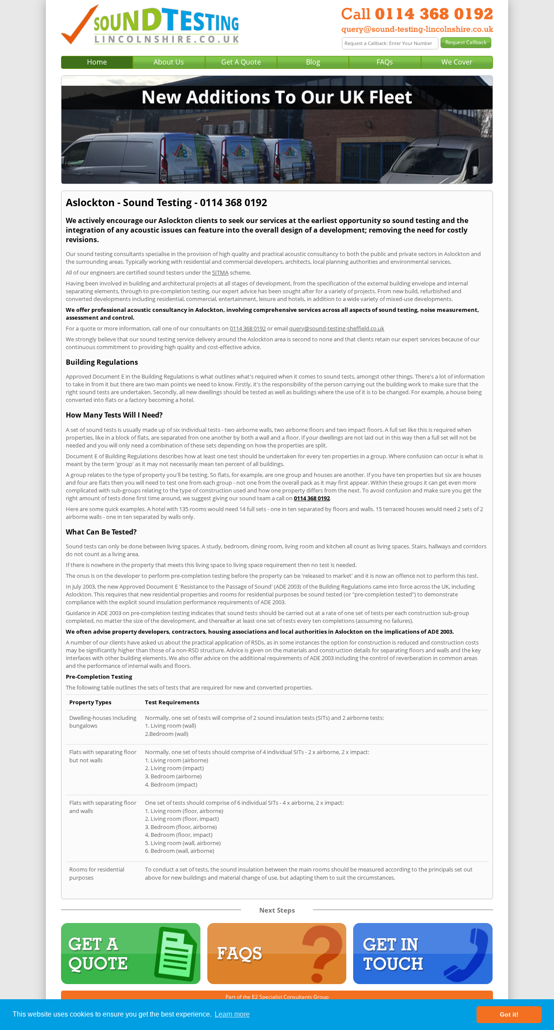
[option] (277, 129)
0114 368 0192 (248, 328)
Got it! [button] (509, 1014)
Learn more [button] (232, 1014)
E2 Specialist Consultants (282, 997)
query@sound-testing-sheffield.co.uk (336, 328)
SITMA (220, 272)
